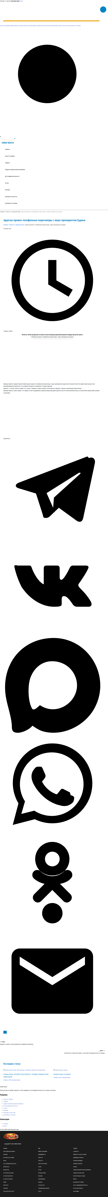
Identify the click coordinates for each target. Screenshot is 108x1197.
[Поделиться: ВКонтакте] (52, 635)
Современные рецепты (43, 1188)
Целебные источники (75, 25)
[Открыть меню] (54, 136)
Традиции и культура (78, 1157)
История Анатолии (8, 1176)
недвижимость (42, 1154)
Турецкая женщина (78, 1160)
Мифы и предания (42, 1151)
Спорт (39, 1191)
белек (4, 1160)
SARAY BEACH (8, 142)
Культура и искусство (62, 25)
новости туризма (5, 25)
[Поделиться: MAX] (52, 734)
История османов (7, 1179)
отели (39, 1169)
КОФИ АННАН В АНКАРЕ (62, 1074)
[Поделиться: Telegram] (52, 537)
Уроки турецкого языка (79, 1176)
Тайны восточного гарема (79, 1154)
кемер (4, 1182)
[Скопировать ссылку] (5, 1032)
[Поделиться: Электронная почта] (52, 1029)
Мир (39, 1148)
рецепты (40, 1182)
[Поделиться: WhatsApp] (52, 832)
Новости (40, 1160)
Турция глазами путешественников (24, 25)
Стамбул (12, 25)
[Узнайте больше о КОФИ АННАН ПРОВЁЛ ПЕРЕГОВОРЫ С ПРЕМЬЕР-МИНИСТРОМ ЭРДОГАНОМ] (24, 1070)
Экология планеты (78, 1188)
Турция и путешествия (78, 1173)
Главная (7, 149)
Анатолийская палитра (9, 1151)
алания (5, 1148)
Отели (50, 25)
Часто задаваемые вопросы (80, 1185)
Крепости (5, 1185)
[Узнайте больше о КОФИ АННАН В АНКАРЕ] (60, 1070)
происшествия (16, 1080)
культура (5, 1188)
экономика (76, 1191)
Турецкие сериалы (77, 1163)
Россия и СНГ (41, 1185)
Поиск (21, 1)
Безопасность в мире (8, 1157)
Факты (75, 1179)
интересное (6, 1166)
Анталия (54, 25)
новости (40, 1157)
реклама (40, 1176)
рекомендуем (41, 1179)
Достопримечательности (41, 25)
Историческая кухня (8, 1173)
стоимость (76, 1151)
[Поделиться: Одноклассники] (52, 931)
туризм (75, 1166)
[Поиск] (54, 134)
